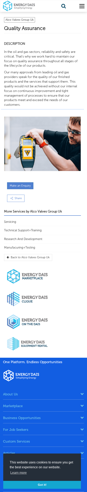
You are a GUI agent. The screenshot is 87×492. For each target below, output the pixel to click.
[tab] (43, 394)
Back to (29, 257)
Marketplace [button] (13, 406)
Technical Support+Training (23, 230)
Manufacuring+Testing (19, 247)
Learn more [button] (18, 472)
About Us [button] (10, 394)
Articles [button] (9, 453)
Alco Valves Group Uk (19, 19)
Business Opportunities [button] (22, 418)
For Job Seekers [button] (15, 430)
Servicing (10, 222)
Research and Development (23, 239)
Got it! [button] (42, 484)
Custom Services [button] (16, 441)
